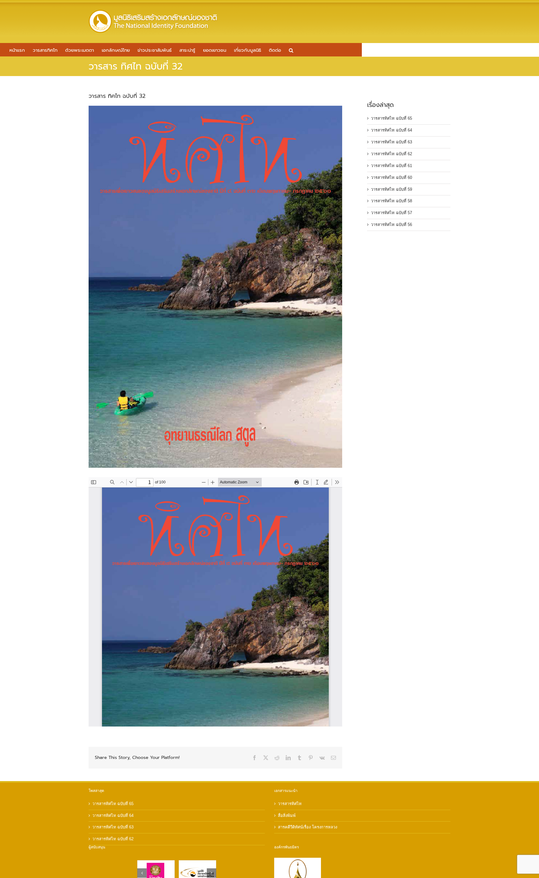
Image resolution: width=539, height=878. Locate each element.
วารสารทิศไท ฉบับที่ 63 (391, 142)
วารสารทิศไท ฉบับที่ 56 (391, 224)
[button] (291, 49)
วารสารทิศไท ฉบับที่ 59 (391, 189)
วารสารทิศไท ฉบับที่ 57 (391, 212)
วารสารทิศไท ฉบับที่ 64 (391, 130)
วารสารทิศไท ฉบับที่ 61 (391, 165)
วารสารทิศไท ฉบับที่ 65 (391, 118)
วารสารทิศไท (290, 803)
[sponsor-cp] (197, 863)
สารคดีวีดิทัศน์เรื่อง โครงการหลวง (307, 827)
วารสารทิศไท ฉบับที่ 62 (391, 153)
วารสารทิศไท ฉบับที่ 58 (391, 201)
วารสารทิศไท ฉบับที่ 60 (391, 177)
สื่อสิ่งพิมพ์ (287, 815)
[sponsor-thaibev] (156, 863)
